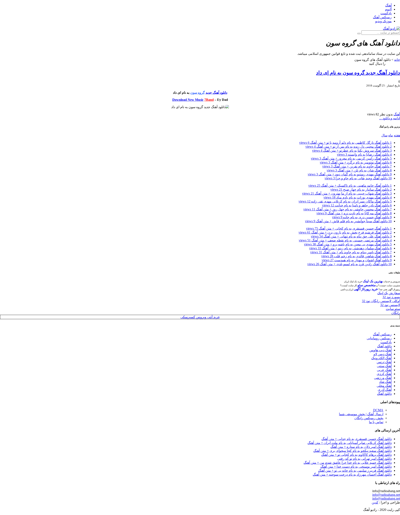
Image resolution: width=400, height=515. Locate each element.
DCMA (378, 410)
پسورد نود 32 (391, 297)
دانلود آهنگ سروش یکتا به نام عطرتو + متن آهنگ (352, 150)
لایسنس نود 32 (390, 305)
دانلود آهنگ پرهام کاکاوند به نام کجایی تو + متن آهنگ (356, 454)
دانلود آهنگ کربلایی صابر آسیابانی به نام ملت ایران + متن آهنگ (350, 443)
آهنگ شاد (385, 382)
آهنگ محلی (384, 386)
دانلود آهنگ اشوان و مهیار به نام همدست (357, 260)
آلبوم (388, 9)
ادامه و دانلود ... (389, 118)
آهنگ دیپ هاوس (380, 350)
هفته (397, 135)
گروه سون (197, 92)
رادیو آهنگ (393, 63)
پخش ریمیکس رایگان (368, 418)
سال (384, 135)
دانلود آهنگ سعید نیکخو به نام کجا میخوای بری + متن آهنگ (352, 450)
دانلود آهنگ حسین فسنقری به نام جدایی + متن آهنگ (356, 439)
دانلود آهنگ (384, 346)
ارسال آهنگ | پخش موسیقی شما (361, 414)
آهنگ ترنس (384, 362)
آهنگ (388, 5)
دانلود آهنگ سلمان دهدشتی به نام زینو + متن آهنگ (350, 248)
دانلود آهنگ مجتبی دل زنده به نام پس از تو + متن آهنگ (348, 146)
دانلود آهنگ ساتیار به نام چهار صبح (361, 189)
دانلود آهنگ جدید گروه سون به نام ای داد (358, 72)
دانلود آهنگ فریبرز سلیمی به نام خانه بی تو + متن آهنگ (355, 470)
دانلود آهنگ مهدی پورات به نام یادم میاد (358, 197)
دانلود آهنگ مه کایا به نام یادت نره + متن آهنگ (354, 213)
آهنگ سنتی (384, 366)
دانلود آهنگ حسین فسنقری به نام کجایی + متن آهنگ (349, 228)
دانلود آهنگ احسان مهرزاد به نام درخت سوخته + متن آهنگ (352, 474)
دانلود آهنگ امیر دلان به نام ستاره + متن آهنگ (361, 447)
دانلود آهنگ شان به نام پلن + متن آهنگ (359, 170)
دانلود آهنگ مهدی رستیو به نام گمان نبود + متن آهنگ (350, 174)
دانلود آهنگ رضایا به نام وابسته (364, 154)
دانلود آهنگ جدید (216, 92)
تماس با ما (376, 422)
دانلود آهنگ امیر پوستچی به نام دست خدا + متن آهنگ (356, 466)
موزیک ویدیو (383, 21)
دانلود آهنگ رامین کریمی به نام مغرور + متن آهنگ (351, 158)
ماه (390, 135)
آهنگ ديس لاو (383, 354)
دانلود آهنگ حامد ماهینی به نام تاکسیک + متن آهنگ (350, 185)
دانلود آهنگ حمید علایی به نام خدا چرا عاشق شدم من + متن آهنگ (348, 462)
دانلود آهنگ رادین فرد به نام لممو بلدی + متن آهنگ (349, 264)
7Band (209, 99)
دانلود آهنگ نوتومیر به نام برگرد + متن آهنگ (356, 162)
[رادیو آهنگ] (391, 28)
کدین (375, 502)
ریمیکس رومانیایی (379, 338)
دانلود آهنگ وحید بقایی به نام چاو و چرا (358, 178)
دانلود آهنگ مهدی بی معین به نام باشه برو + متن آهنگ (348, 244)
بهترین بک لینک (373, 281)
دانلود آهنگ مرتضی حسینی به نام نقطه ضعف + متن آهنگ (345, 240)
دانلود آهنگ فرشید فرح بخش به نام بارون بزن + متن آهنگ (345, 232)
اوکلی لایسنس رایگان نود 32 (381, 301)
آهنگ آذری (385, 389)
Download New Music (188, 99)
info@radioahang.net (386, 494)
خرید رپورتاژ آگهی (366, 289)
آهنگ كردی (384, 374)
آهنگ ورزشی (383, 378)
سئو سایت (393, 309)
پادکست (386, 13)
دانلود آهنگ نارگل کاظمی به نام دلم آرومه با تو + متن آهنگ (345, 142)
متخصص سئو (367, 285)
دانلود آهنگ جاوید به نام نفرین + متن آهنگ (357, 166)
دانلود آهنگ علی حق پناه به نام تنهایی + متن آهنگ (351, 236)
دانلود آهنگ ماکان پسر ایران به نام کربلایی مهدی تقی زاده (345, 201)
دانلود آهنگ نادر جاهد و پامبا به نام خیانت (357, 205)
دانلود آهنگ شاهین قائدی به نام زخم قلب (356, 256)
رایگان (395, 313)
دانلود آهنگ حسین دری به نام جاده (362, 217)
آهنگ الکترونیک (381, 358)
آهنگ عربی (384, 370)
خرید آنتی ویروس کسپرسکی (200, 317)
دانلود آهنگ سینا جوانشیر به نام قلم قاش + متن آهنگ (348, 221)
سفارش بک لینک (388, 293)
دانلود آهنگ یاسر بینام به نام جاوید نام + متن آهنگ (351, 252)
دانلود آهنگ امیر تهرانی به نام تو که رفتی (364, 458)
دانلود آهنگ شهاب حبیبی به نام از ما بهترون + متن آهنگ (347, 193)
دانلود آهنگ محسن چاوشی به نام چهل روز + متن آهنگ (347, 209)
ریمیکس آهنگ (382, 17)
